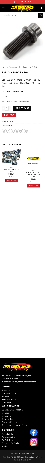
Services (5, 396)
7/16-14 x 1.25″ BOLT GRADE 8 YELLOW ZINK (33, 174)
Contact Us (7, 402)
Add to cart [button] (11, 181)
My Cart (5, 413)
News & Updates (9, 399)
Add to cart (22, 108)
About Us (6, 390)
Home (4, 67)
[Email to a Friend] (17, 131)
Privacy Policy (28, 453)
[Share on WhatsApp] (4, 131)
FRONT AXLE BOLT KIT (11, 170)
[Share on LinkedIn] (26, 131)
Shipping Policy (8, 419)
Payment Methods (10, 422)
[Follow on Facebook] (42, 8)
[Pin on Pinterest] (21, 131)
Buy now (9, 115)
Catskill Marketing (24, 460)
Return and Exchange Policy (14, 425)
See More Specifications (12, 91)
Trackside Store (9, 393)
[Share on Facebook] (8, 131)
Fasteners (13, 67)
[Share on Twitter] (13, 131)
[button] (3, 8)
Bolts (36, 67)
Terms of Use (16, 453)
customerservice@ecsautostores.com (19, 381)
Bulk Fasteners (25, 67)
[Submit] (40, 15)
